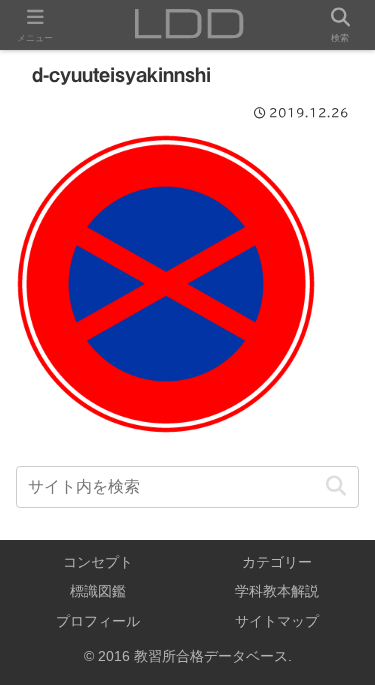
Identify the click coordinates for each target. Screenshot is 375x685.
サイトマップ (277, 621)
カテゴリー (277, 562)
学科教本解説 (277, 591)
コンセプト (98, 562)
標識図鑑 (98, 591)
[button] (335, 486)
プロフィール (98, 621)
